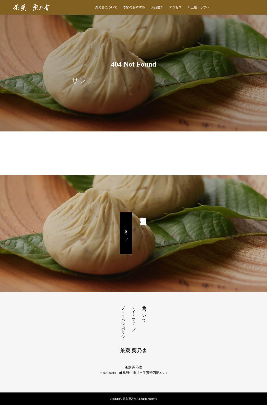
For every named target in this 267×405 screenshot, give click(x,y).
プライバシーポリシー (123, 320)
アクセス (175, 7)
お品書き (157, 7)
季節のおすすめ (134, 7)
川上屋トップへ (198, 7)
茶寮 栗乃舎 (133, 350)
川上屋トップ (126, 233)
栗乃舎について (106, 7)
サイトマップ (133, 316)
